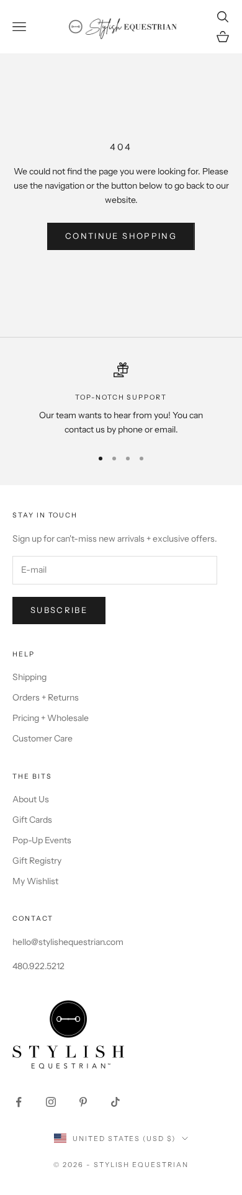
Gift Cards (32, 819)
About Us (30, 799)
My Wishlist (35, 881)
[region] (121, 399)
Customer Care (42, 738)
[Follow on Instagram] (51, 1102)
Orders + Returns (45, 697)
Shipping (29, 677)
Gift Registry (36, 860)
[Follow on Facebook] (18, 1102)
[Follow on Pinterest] (83, 1102)
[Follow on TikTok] (115, 1102)
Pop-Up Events (41, 840)
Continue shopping (121, 236)
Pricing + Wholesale (50, 717)
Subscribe (58, 610)
